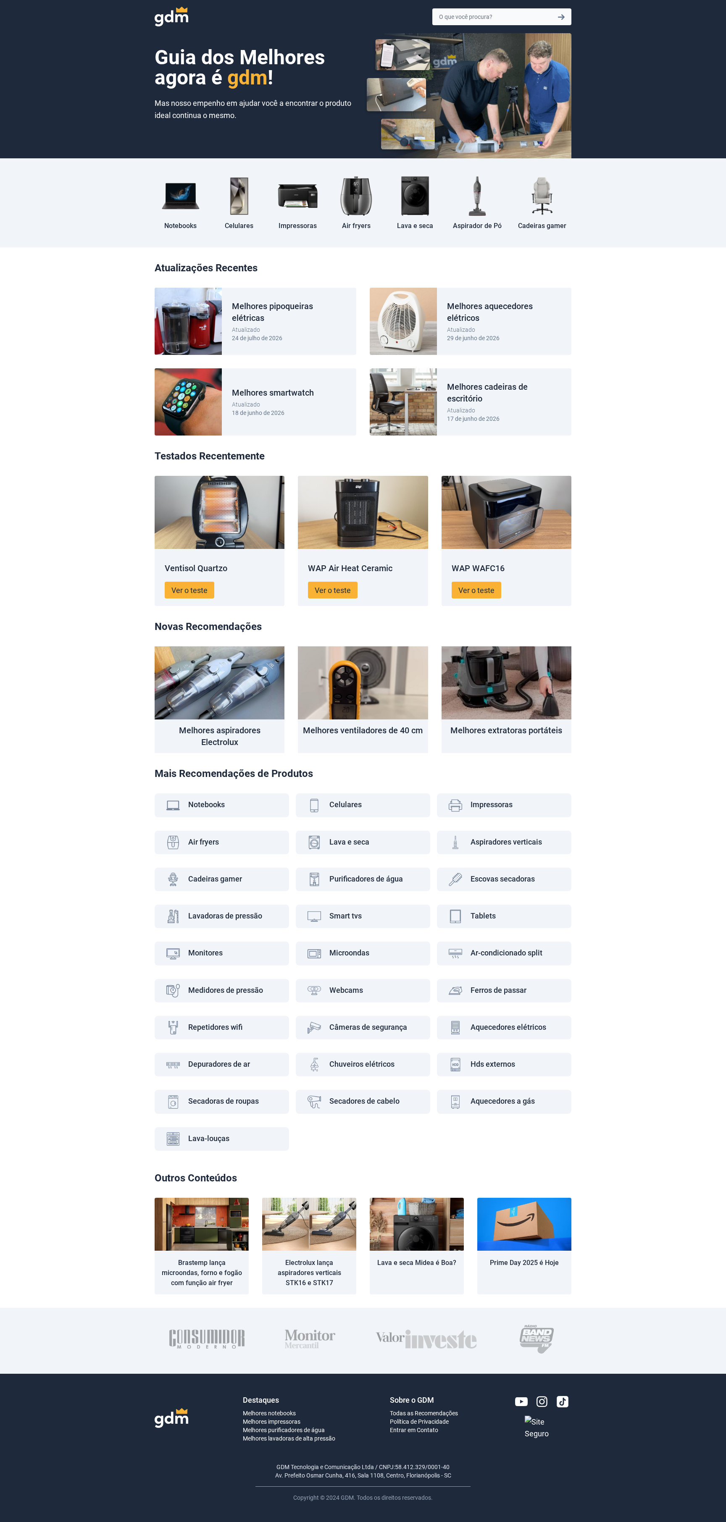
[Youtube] (521, 1401)
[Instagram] (542, 1401)
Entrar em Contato (414, 1430)
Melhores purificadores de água (284, 1430)
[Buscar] (561, 16)
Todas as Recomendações (424, 1413)
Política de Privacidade (419, 1421)
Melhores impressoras (271, 1421)
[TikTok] (562, 1401)
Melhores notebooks (269, 1413)
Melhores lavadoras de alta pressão (289, 1438)
